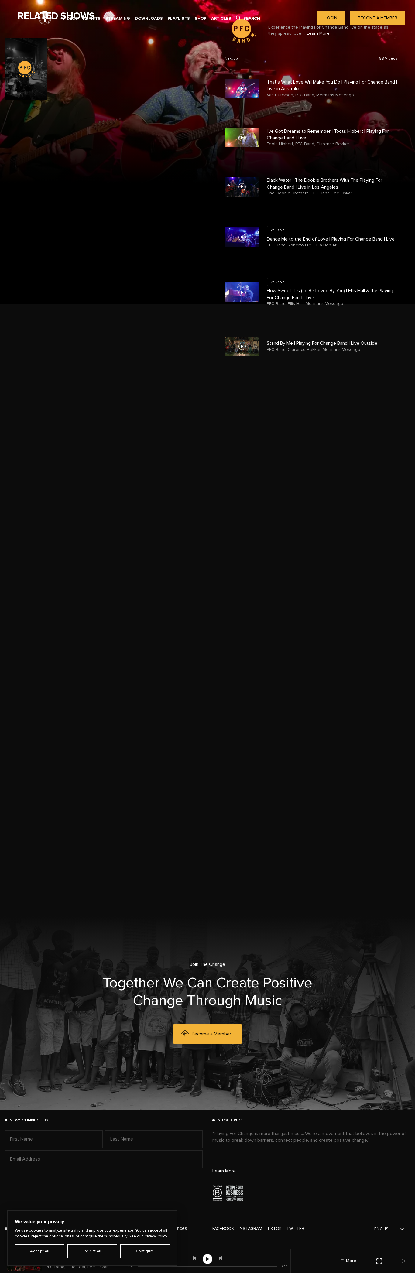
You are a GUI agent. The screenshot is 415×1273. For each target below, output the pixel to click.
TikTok (274, 1229)
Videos (70, 18)
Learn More (224, 1171)
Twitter (295, 1229)
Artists (92, 18)
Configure (145, 1251)
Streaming (117, 18)
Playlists (179, 18)
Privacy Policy (155, 1236)
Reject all (92, 1251)
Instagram (250, 1229)
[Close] (403, 1261)
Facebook (223, 1229)
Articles (221, 18)
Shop (200, 18)
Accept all (39, 1251)
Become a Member (211, 1034)
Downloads (149, 18)
